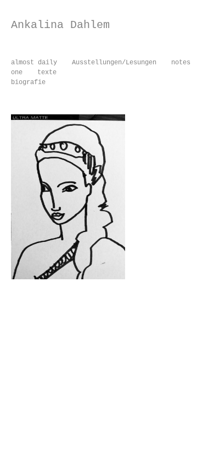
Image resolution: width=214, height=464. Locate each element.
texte (47, 72)
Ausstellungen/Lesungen (114, 63)
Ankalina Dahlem (60, 25)
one (16, 72)
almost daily (34, 63)
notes (180, 63)
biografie (28, 82)
